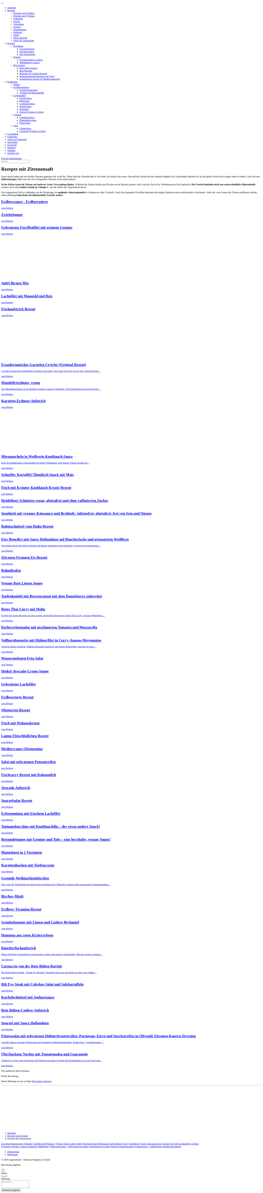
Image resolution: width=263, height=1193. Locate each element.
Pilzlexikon (24, 123)
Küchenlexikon (26, 51)
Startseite (11, 7)
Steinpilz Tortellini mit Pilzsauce (39, 1144)
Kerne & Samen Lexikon (31, 112)
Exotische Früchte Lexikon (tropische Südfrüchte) (25, 1146)
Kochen (11, 43)
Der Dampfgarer (27, 54)
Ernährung (12, 82)
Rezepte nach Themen (24, 16)
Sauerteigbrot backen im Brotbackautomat (39, 79)
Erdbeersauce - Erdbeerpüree (149, 1146)
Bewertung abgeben (41, 1081)
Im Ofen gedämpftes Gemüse (185, 1144)
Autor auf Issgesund (17, 139)
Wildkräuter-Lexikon (29, 62)
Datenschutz (13, 1151)
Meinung (5, 1178)
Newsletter (12, 142)
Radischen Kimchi (172, 1146)
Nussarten (24, 109)
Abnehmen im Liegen (99, 1146)
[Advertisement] (92, 256)
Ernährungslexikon (28, 90)
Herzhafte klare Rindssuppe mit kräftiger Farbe (105, 1144)
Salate (16, 35)
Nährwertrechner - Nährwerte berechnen (69, 1146)
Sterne (4, 1173)
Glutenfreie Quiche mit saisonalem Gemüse (149, 1144)
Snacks (16, 21)
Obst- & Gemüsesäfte (23, 40)
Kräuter (17, 57)
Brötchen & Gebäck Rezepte (33, 73)
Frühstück (18, 18)
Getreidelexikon (27, 103)
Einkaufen (12, 136)
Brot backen (19, 65)
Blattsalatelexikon (28, 120)
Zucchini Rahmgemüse (12, 1144)
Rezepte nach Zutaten (23, 13)
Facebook (12, 145)
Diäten (16, 84)
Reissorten (24, 101)
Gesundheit (12, 134)
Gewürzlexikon (26, 49)
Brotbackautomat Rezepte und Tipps (36, 76)
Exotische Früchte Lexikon (32, 131)
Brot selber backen (28, 68)
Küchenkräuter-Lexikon (31, 60)
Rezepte (11, 10)
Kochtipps (18, 46)
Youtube (11, 150)
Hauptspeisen (19, 29)
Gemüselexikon (27, 117)
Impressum (12, 1154)
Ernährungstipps (21, 87)
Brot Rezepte (25, 71)
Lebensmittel (19, 95)
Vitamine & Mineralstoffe (31, 92)
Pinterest (11, 147)
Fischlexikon (25, 98)
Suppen (17, 27)
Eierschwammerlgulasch (122, 1146)
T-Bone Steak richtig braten (69, 1144)
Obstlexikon (25, 128)
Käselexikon (25, 106)
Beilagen (17, 32)
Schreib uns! (13, 153)
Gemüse (17, 114)
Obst (15, 125)
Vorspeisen (18, 24)
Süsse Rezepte (20, 38)
